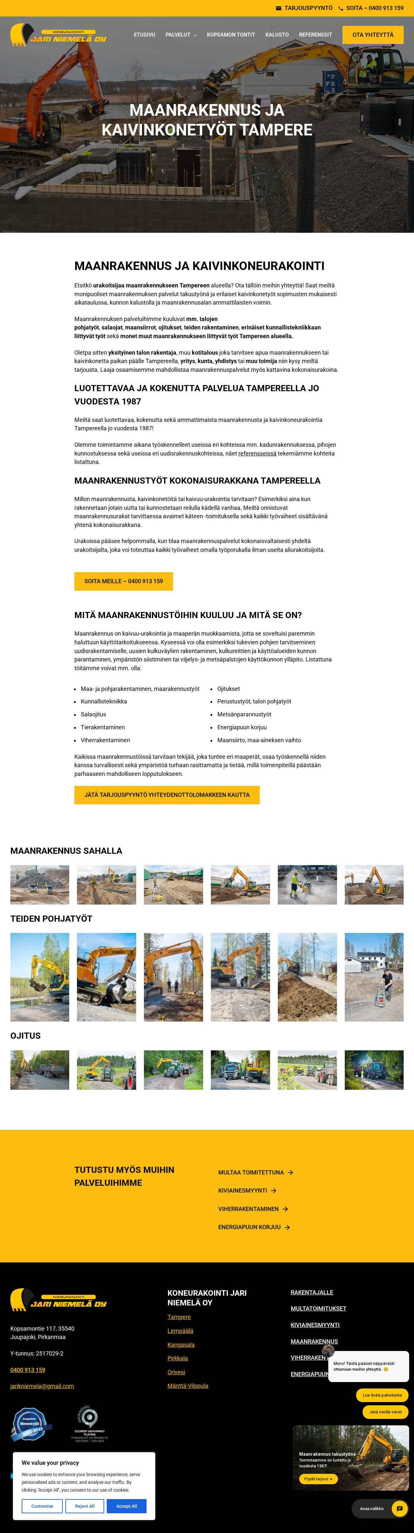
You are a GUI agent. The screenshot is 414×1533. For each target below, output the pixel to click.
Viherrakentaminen (248, 1209)
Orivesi (176, 1372)
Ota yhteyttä (373, 35)
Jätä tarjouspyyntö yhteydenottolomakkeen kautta (167, 795)
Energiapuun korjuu (249, 1227)
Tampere (179, 1317)
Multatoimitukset (318, 1308)
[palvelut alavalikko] (195, 35)
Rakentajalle (312, 1292)
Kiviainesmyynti (242, 1190)
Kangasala (181, 1345)
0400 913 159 (27, 1370)
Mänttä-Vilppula (188, 1386)
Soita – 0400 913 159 (375, 8)
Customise (42, 1506)
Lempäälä (180, 1331)
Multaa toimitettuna (251, 1172)
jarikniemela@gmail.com (42, 1386)
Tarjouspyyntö (308, 8)
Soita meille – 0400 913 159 (123, 581)
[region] (84, 1486)
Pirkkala (178, 1358)
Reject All (85, 1506)
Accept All (126, 1506)
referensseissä (257, 453)
